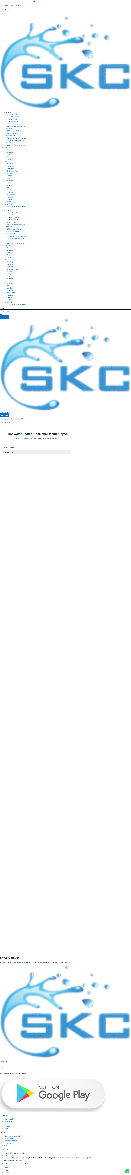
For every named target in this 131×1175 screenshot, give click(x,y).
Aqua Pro (10, 173)
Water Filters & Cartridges (16, 126)
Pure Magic (11, 192)
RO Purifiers (15, 117)
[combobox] (65, 311)
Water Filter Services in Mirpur (17, 206)
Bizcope (30, 1164)
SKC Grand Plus (12, 171)
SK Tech (10, 166)
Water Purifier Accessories (16, 145)
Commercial (8, 128)
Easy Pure (10, 178)
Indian (9, 159)
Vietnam (10, 152)
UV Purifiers (15, 119)
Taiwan (9, 150)
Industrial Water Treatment (16, 140)
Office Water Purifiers (14, 131)
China (9, 154)
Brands (6, 161)
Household (7, 112)
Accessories (8, 143)
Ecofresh (10, 180)
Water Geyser (11, 124)
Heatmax (10, 197)
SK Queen (10, 169)
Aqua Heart (11, 194)
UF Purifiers (15, 121)
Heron (9, 183)
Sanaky (9, 199)
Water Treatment (9, 136)
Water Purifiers (12, 114)
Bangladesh (11, 157)
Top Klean (10, 185)
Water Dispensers (13, 133)
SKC (8, 187)
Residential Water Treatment (16, 138)
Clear (13, 576)
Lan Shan (10, 190)
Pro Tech (10, 164)
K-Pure (9, 202)
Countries (7, 147)
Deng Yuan (10, 176)
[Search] (1, 315)
